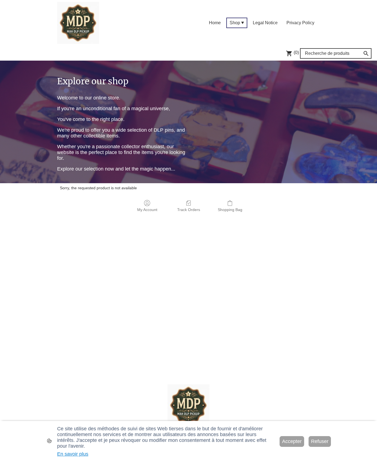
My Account (147, 209)
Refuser (319, 441)
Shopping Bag (230, 209)
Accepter (292, 441)
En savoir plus (72, 454)
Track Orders (188, 209)
